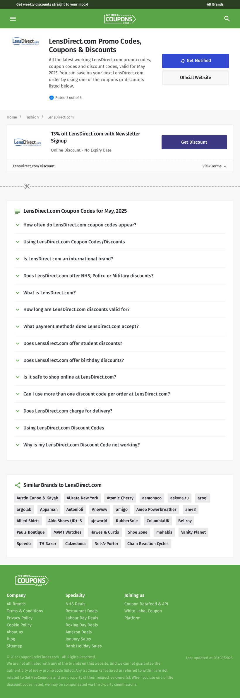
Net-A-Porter (107, 543)
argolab (24, 509)
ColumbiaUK (158, 520)
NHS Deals (75, 603)
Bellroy (185, 520)
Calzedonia (75, 543)
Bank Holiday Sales (84, 646)
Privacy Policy (19, 618)
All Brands (215, 4)
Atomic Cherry (120, 498)
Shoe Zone (138, 532)
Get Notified (195, 60)
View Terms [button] (215, 166)
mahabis (164, 532)
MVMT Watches (68, 532)
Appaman (49, 509)
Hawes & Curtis (104, 532)
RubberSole (127, 520)
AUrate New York (82, 498)
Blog (11, 639)
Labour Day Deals (82, 618)
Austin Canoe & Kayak (37, 498)
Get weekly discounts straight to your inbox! (52, 4)
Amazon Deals (79, 632)
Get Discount (194, 142)
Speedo (24, 543)
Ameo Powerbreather (156, 509)
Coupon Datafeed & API (146, 603)
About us (15, 632)
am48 (190, 509)
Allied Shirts (28, 520)
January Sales (78, 639)
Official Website (195, 77)
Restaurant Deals (82, 610)
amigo (122, 509)
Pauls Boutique (31, 532)
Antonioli (74, 509)
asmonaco (152, 498)
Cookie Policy (19, 625)
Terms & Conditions (25, 610)
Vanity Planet (193, 532)
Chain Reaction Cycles (148, 543)
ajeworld (99, 520)
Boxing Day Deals (82, 625)
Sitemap (14, 646)
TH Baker (48, 543)
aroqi (203, 498)
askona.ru (179, 498)
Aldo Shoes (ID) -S (65, 520)
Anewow (99, 509)
